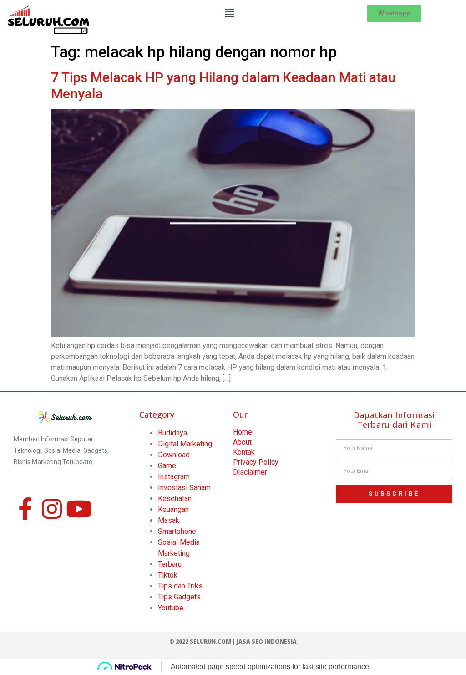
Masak (168, 520)
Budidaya (172, 433)
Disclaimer (250, 472)
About (242, 442)
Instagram (174, 476)
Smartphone (177, 531)
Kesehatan (175, 498)
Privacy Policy (256, 462)
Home (242, 432)
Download (174, 454)
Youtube (170, 607)
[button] (230, 13)
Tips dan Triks (180, 586)
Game (167, 465)
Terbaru (170, 564)
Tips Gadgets (179, 597)
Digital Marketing (185, 444)
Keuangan (173, 509)
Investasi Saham (184, 487)
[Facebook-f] (25, 508)
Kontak (244, 452)
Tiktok (167, 575)
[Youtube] (78, 508)
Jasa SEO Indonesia (267, 641)
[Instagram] (52, 508)
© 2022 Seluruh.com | (203, 641)
